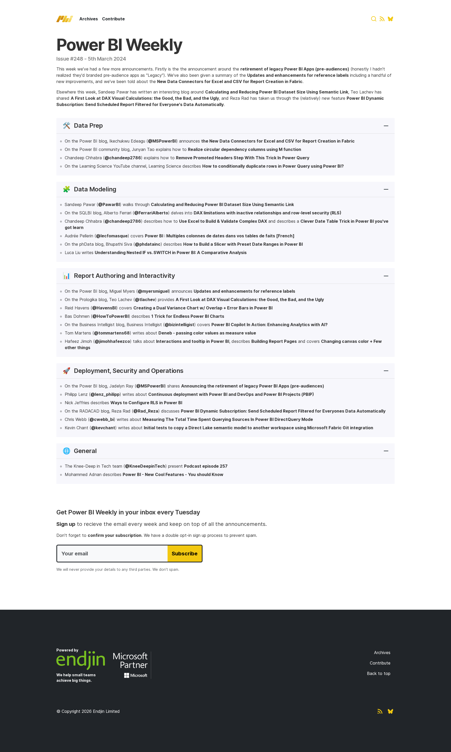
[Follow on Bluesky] (390, 19)
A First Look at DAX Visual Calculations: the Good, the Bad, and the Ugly (145, 98)
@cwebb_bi (102, 419)
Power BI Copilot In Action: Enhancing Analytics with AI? (269, 324)
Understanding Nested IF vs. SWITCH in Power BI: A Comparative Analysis (171, 252)
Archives (88, 18)
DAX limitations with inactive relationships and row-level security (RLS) (267, 212)
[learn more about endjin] (83, 660)
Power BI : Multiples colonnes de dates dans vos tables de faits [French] (219, 235)
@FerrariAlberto (151, 212)
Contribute (113, 18)
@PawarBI (109, 204)
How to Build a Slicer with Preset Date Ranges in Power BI (243, 244)
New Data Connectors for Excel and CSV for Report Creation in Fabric (229, 81)
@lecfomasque (112, 235)
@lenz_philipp (105, 394)
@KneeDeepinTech (145, 466)
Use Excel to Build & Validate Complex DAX (223, 221)
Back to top (378, 673)
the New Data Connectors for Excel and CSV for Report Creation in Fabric (278, 141)
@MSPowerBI (162, 141)
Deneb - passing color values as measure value (207, 333)
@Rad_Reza (145, 411)
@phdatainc (148, 244)
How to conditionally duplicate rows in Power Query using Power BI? (273, 166)
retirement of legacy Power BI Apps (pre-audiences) (294, 69)
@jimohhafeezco (112, 341)
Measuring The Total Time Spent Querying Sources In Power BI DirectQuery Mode (228, 419)
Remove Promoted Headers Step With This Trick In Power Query (242, 157)
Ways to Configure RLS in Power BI (146, 402)
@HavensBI (104, 307)
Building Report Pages (274, 341)
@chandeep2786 (123, 157)
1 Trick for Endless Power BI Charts (187, 316)
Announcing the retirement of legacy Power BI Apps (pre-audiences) (252, 386)
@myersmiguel (153, 291)
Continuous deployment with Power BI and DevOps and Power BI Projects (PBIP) (231, 394)
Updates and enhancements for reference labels (298, 75)
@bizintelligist (179, 324)
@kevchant (103, 427)
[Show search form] (374, 19)
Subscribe (185, 553)
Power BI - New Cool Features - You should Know (173, 474)
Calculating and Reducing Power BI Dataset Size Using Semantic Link (276, 92)
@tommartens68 (112, 333)
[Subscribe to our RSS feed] (382, 19)
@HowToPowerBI (110, 316)
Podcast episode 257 (206, 466)
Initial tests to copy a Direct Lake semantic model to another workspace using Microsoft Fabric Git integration (258, 427)
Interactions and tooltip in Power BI (192, 341)
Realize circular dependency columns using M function (244, 149)
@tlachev (145, 299)
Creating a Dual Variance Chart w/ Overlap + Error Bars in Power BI (202, 307)
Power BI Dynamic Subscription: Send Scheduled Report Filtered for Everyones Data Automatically (283, 411)
